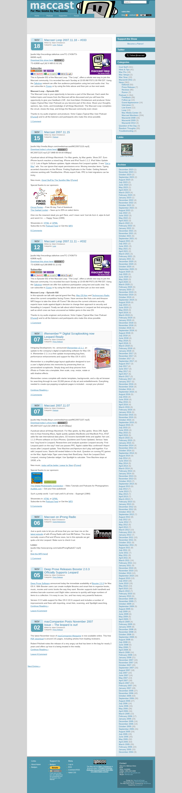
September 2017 (126, 361)
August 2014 (124, 455)
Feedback (126, 97)
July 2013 (123, 489)
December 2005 (126, 721)
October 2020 (125, 266)
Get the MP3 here (39, 554)
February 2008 (125, 655)
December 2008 (126, 629)
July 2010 (123, 581)
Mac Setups (124, 75)
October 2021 (125, 236)
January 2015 (125, 443)
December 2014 (126, 445)
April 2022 (123, 220)
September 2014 (126, 453)
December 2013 (126, 476)
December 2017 (126, 353)
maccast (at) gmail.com (132, 773)
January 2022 (125, 228)
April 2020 (123, 282)
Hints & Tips (124, 69)
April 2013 (123, 496)
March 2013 (124, 499)
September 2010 (126, 576)
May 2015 (123, 432)
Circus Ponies (37, 207)
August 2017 (124, 364)
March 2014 (124, 468)
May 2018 (123, 341)
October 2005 (125, 726)
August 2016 (124, 394)
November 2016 (126, 386)
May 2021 (123, 249)
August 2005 (124, 731)
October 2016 (125, 389)
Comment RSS (74, 770)
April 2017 (123, 374)
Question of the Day (128, 126)
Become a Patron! (135, 44)
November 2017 (126, 356)
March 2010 (124, 591)
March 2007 (124, 683)
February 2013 (125, 501)
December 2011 (126, 537)
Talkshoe (38, 83)
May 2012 (123, 524)
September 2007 (126, 668)
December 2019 (126, 292)
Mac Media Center (130, 113)
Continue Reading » (39, 390)
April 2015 (123, 435)
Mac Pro (122, 72)
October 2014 (125, 450)
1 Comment (36, 121)
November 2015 (126, 417)
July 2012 (123, 519)
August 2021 (124, 241)
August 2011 (124, 547)
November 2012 (126, 509)
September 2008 (126, 637)
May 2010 (123, 586)
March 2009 (124, 622)
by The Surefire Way (56, 180)
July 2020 (123, 274)
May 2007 (123, 678)
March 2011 (124, 560)
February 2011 (125, 563)
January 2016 (125, 412)
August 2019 (124, 302)
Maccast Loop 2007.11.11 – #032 (65, 241)
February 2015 (125, 440)
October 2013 (125, 481)
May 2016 (123, 402)
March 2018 (124, 346)
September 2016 (126, 392)
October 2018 (125, 328)
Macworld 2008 (129, 118)
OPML (55, 223)
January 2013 (125, 504)
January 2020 (125, 289)
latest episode (37, 534)
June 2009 (123, 614)
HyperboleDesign (139, 780)
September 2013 (126, 484)
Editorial (125, 84)
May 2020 (123, 279)
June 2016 (123, 399)
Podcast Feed (52, 226)
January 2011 (125, 565)
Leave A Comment (39, 611)
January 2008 (125, 657)
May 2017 (123, 371)
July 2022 (123, 213)
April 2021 (123, 251)
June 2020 (123, 277)
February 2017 (125, 379)
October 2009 (125, 604)
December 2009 (126, 599)
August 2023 (124, 180)
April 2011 (123, 558)
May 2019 (123, 310)
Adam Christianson (104, 766)
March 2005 (124, 744)
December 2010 (126, 568)
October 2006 (125, 696)
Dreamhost (138, 785)
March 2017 (124, 376)
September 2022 (126, 208)
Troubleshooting (126, 131)
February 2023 (125, 195)
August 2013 (124, 486)
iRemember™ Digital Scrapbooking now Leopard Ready (69, 335)
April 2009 (123, 619)
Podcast (49, 16)
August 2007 (124, 670)
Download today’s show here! (44, 149)
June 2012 (123, 522)
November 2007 (126, 662)
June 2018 (123, 338)
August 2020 (124, 272)
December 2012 (126, 507)
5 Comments (36, 506)
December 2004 (126, 752)
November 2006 (126, 693)
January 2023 (125, 197)
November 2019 (126, 295)
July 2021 (123, 243)
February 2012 (125, 532)
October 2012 (125, 512)
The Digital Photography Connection (47, 486)
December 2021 (126, 231)
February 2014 (125, 471)
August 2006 (124, 701)
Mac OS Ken (82, 295)
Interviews (126, 105)
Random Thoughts (127, 128)
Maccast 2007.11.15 (57, 132)
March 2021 (124, 254)
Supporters (63, 16)
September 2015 (126, 422)
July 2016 (123, 397)
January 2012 (125, 535)
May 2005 (123, 739)
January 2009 (125, 627)
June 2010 (123, 583)
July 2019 (123, 305)
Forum (76, 16)
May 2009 (123, 616)
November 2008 (126, 632)
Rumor (125, 92)
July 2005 (123, 734)
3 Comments (36, 395)
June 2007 (123, 675)
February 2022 (125, 226)
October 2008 (125, 634)
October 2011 (125, 542)
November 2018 (126, 325)
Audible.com (36, 489)
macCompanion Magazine (69, 636)
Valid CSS (72, 773)
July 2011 (123, 550)
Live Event (126, 107)
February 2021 (125, 256)
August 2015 (124, 425)
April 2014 (123, 466)
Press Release (128, 87)
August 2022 (124, 210)
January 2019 (125, 320)
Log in (70, 764)
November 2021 (126, 233)
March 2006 (124, 714)
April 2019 (123, 312)
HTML (46, 223)
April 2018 (123, 343)
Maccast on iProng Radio (60, 516)
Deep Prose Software (40, 583)
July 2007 (123, 673)
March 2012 (124, 530)
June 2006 (123, 706)
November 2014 (126, 448)
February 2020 (125, 287)
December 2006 (126, 691)
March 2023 (124, 192)
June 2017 (123, 369)
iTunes (49, 86)
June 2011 (123, 553)
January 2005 (125, 749)
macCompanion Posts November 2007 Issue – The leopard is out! (68, 623)
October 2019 (125, 297)
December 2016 (126, 384)
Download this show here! (42, 60)
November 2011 (126, 540)
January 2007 (125, 688)
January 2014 (125, 473)
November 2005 (126, 724)
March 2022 (124, 223)
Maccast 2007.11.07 (57, 405)
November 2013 (126, 478)
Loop (124, 110)
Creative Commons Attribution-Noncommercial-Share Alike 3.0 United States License (100, 769)
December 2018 (126, 323)
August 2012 (124, 517)
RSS (70, 767)
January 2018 (125, 351)
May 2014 (123, 463)
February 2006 (125, 716)
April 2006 (123, 711)
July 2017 (123, 366)
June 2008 (123, 645)
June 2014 (123, 461)
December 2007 (126, 660)
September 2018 (126, 330)
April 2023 (123, 190)
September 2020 (126, 269)
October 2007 (125, 665)
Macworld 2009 (129, 120)
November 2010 (126, 570)
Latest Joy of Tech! (127, 156)
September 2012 (126, 514)
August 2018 (124, 333)
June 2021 (123, 246)
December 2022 (126, 200)
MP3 (71, 226)
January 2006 (125, 719)
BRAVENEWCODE (141, 782)
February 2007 (125, 685)
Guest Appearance (130, 102)
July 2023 (123, 182)
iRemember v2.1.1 (75, 348)
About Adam (36, 764)
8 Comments (36, 230)
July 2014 (123, 458)
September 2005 (126, 729)
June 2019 (123, 307)
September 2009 (126, 606)
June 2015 (123, 430)
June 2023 (123, 185)
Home (37, 16)
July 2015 (123, 427)
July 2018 (123, 335)
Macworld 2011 (126, 80)
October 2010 (125, 573)
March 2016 (124, 407)
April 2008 (123, 650)
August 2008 (124, 639)
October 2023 (125, 174)
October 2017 (125, 358)
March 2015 (124, 438)
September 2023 (126, 177)
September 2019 (126, 300)
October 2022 (125, 205)
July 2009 (123, 611)
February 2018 (125, 348)
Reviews (125, 90)
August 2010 (124, 578)
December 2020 (126, 261)
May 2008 (123, 647)
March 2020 (124, 284)
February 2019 (125, 318)
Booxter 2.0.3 (98, 583)
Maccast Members (130, 115)
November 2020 (126, 264)
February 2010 (125, 593)
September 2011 (126, 545)
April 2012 (123, 527)
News (121, 82)
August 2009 (124, 609)
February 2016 (125, 409)
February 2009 (125, 624)
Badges (34, 767)
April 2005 (123, 742)
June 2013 (123, 491)
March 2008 (124, 652)
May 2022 (123, 218)
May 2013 (123, 494)
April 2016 (123, 404)
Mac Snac (123, 77)
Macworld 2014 (129, 123)
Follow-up (126, 100)
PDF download (37, 639)
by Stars (57, 465)
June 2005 (123, 737)
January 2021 (125, 259)
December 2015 (126, 415)
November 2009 (126, 601)
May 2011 (123, 555)
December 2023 (126, 169)
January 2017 (125, 381)
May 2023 (123, 187)
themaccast (129, 774)
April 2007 (123, 680)
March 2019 (124, 315)
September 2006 (126, 698)
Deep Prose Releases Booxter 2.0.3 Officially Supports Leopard (67, 571)
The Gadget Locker (39, 210)
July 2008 (123, 642)
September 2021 (126, 238)
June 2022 (123, 215)
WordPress (147, 783)
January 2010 (125, 596)
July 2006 (123, 703)
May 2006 (123, 708)
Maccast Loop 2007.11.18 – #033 (65, 40)
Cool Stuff (123, 67)
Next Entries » (34, 666)
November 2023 (126, 172)
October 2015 (125, 420)
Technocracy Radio (100, 295)
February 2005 (125, 747)
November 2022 (126, 203)
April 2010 (123, 588)
